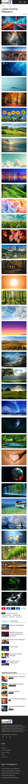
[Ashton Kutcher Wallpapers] (5, 641)
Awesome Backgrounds (12, 613)
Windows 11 (19, 617)
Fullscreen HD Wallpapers (17, 625)
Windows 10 (12, 617)
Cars (3, 636)
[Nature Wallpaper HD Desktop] (4, 679)
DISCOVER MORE (14, 621)
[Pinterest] (6, 737)
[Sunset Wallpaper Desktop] (4, 686)
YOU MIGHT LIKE (5, 621)
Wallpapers (5, 617)
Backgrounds (5, 628)
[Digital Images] (5, 648)
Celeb (3, 643)
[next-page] (5, 668)
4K (9, 700)
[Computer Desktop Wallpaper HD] (4, 708)
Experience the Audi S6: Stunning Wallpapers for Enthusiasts (16, 634)
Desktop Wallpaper (6, 615)
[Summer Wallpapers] (4, 694)
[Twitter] (10, 737)
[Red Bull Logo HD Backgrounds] (5, 662)
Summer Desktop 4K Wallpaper (17, 699)
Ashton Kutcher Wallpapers (17, 639)
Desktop (4, 657)
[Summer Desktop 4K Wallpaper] (4, 701)
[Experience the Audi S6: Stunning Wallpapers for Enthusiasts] (5, 634)
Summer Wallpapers (14, 691)
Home (2, 5)
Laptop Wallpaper (17, 615)
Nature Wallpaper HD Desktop (17, 676)
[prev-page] (2, 668)
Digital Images (14, 646)
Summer (11, 693)
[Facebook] (2, 737)
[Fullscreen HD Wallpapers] (5, 627)
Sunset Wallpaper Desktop (16, 684)
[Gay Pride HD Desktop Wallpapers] (5, 655)
